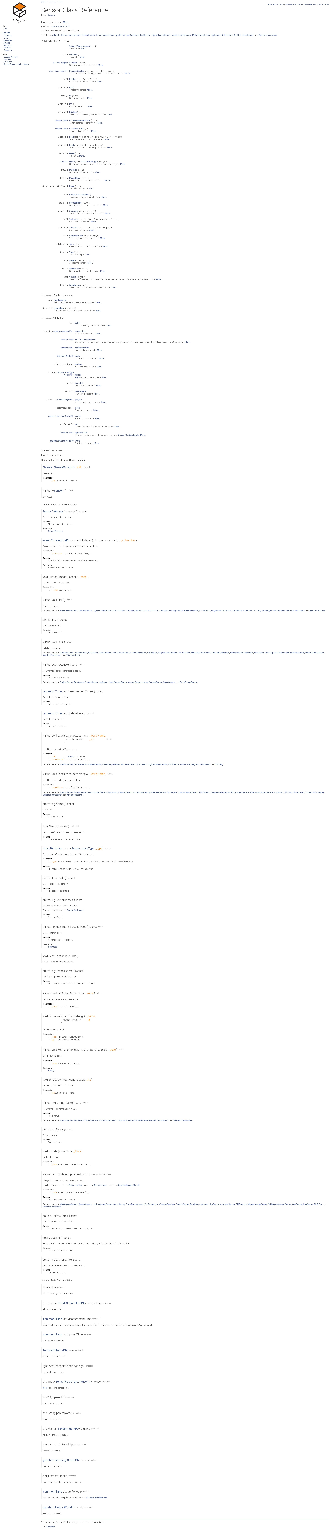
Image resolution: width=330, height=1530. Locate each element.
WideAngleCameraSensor (273, 610)
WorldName (74, 285)
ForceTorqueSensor (105, 35)
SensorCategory (84, 46)
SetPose (73, 227)
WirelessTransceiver (267, 35)
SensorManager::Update (129, 1185)
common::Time (61, 120)
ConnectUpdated (76, 71)
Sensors (7, 48)
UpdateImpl (59, 308)
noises (78, 375)
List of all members (323, 5)
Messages (8, 40)
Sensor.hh (50, 1526)
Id (70, 95)
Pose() (51, 1070)
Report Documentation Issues (16, 64)
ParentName (74, 178)
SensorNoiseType (89, 161)
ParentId (73, 170)
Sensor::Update (75, 1185)
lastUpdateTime (82, 348)
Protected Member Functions (294, 5)
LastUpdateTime (76, 128)
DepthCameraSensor (314, 652)
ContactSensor (88, 35)
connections (80, 331)
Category (73, 63)
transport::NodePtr (65, 356)
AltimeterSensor (59, 35)
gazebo (43, 2)
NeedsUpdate (60, 300)
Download (8, 62)
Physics (7, 43)
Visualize (73, 277)
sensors (52, 2)
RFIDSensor (227, 35)
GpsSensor (120, 35)
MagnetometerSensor (181, 35)
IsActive (73, 112)
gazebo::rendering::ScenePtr (61, 416)
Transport (8, 50)
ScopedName (75, 203)
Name (72, 153)
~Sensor (73, 54)
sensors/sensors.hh (61, 26)
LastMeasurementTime (79, 120)
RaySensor (216, 35)
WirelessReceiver (317, 610)
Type (71, 252)
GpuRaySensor (132, 35)
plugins (78, 399)
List (5, 29)
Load (71, 137)
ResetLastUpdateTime (79, 194)
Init (70, 104)
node (77, 356)
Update (72, 260)
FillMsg (72, 79)
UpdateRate (74, 268)
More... (66, 22)
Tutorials (7, 59)
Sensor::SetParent (75, 910)
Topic (71, 244)
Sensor (61, 2)
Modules (6, 33)
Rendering (8, 45)
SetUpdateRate (76, 236)
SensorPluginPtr (64, 399)
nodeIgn (78, 364)
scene (78, 416)
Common (8, 35)
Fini (70, 87)
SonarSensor (248, 35)
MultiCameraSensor (201, 35)
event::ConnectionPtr (58, 71)
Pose (71, 186)
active (78, 323)
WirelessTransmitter (295, 652)
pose (77, 408)
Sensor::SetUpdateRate (128, 435)
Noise (72, 161)
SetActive (73, 211)
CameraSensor (74, 35)
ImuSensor (145, 35)
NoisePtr (64, 161)
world (77, 441)
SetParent (73, 219)
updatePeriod (81, 432)
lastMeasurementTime (85, 339)
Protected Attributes (310, 5)
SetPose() (52, 947)
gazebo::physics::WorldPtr (62, 441)
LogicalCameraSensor (161, 35)
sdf (76, 424)
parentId (79, 383)
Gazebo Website (11, 57)
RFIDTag (237, 35)
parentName (80, 391)
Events (6, 38)
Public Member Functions (276, 5)
